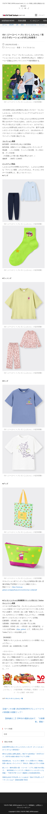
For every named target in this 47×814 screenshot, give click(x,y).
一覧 (21, 698)
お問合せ (39, 805)
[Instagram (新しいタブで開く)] (22, 8)
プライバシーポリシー (23, 807)
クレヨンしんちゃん (14, 698)
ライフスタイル (29, 47)
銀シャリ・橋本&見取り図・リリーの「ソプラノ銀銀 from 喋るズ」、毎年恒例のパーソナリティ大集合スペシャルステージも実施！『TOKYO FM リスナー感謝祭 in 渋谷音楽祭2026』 (23, 770)
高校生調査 (22, 21)
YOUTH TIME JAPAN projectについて (15, 805)
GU (7, 698)
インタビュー (34, 21)
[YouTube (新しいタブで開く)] (25, 8)
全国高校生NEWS (8, 21)
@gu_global (21, 629)
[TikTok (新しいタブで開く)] (28, 8)
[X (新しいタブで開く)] (19, 8)
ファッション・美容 (12, 47)
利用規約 (31, 805)
